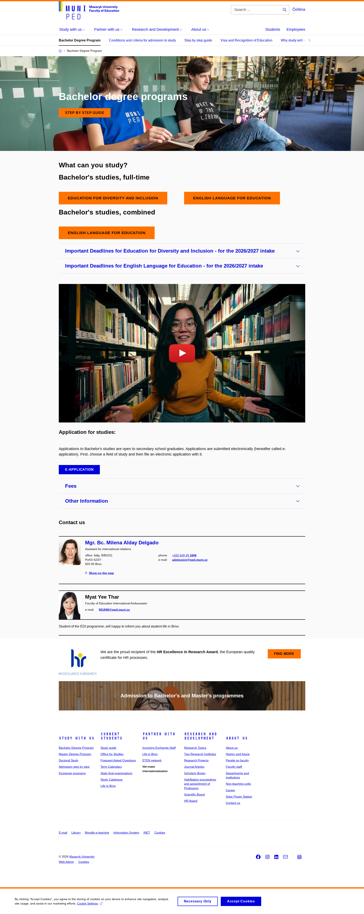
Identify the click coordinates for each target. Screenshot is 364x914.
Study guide (108, 747)
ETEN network (152, 760)
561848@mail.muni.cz (114, 609)
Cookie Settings (87, 903)
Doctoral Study (68, 760)
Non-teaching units (238, 783)
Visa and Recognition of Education (246, 40)
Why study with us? (295, 40)
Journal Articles (194, 766)
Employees (295, 29)
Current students (111, 736)
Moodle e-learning (97, 832)
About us (237, 738)
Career (230, 790)
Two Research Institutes (200, 754)
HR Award (190, 800)
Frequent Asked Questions (118, 760)
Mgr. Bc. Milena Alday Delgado (122, 542)
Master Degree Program (75, 754)
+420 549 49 (184, 555)
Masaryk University (82, 856)
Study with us (76, 738)
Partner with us (158, 736)
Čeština (298, 9)
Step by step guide (198, 40)
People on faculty (237, 760)
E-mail (63, 832)
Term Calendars (111, 766)
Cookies (159, 832)
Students (272, 29)
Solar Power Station (239, 796)
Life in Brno (108, 785)
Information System (126, 832)
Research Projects (196, 760)
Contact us (233, 803)
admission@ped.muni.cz (189, 559)
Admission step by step (74, 766)
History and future (238, 754)
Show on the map (101, 573)
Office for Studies (111, 754)
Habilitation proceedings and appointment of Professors (200, 784)
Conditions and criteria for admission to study (142, 40)
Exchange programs (72, 773)
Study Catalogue (111, 779)
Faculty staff (234, 766)
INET (146, 832)
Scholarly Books (194, 773)
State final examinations (116, 773)
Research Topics (195, 747)
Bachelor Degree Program (79, 40)
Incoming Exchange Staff (159, 747)
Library (76, 832)
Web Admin (66, 861)
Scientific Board (194, 794)
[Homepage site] (89, 10)
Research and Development (200, 736)
